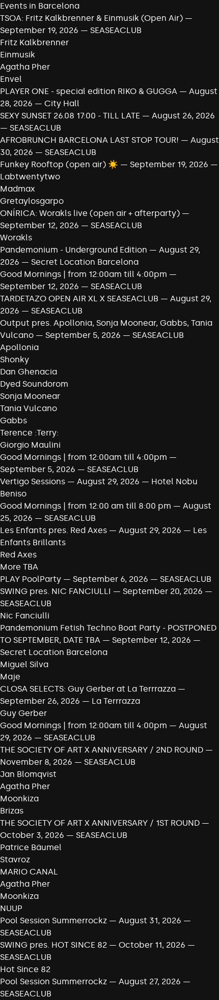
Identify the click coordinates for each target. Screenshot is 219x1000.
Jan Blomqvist (28, 774)
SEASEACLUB (116, 30)
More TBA (19, 567)
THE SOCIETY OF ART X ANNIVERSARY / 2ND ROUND (102, 750)
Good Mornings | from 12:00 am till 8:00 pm (86, 506)
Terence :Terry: (29, 433)
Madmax (17, 189)
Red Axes (18, 554)
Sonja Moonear (30, 396)
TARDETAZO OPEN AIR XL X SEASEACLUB (79, 298)
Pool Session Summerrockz (53, 920)
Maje (10, 676)
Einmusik (17, 54)
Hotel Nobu (174, 481)
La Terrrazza (116, 701)
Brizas (11, 811)
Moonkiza (19, 798)
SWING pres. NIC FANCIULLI (55, 591)
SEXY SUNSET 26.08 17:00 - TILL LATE (70, 115)
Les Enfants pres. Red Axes (53, 530)
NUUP (11, 908)
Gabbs (13, 420)
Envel (11, 79)
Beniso (13, 493)
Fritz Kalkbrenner (34, 42)
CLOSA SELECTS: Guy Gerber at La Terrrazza (88, 689)
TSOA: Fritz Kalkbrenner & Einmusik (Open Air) (91, 18)
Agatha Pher (25, 67)
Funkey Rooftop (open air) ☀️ (59, 164)
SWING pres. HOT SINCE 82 (53, 945)
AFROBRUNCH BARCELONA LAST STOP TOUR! (89, 140)
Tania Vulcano (28, 408)
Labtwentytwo (30, 176)
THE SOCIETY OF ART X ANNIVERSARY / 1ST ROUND (101, 823)
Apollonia (19, 347)
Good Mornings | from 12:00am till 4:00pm (84, 274)
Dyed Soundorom (34, 384)
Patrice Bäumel (31, 847)
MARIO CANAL (29, 872)
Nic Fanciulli (24, 615)
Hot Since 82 (25, 969)
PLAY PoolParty (31, 579)
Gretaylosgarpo (32, 201)
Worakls (16, 237)
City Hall (61, 103)
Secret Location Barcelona (85, 262)
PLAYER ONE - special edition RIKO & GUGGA (88, 91)
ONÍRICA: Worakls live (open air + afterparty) (90, 213)
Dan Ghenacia (28, 372)
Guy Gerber (23, 713)
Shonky (14, 359)
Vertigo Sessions (32, 481)
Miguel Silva (24, 664)
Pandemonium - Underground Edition (73, 250)
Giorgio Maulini (30, 445)
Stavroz (15, 859)
